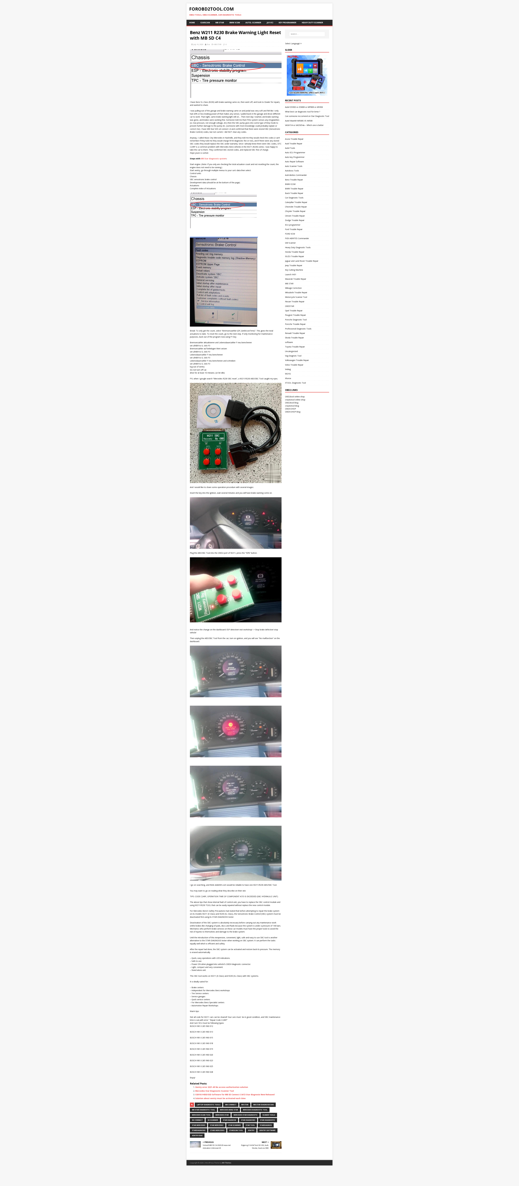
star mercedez (216, 1125)
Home (192, 22)
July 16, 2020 (198, 44)
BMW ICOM (234, 22)
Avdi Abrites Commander (296, 175)
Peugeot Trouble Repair (295, 315)
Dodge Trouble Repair (294, 220)
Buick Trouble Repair (294, 193)
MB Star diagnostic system (213, 158)
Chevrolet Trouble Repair (296, 206)
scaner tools (268, 1115)
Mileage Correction (293, 288)
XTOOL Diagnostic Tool (295, 382)
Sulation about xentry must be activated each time (220, 1098)
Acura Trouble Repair (294, 139)
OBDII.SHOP (290, 408)
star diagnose (229, 1120)
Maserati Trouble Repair (295, 279)
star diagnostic (267, 1120)
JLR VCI (270, 22)
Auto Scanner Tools (293, 166)
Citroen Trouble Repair (295, 215)
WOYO (288, 373)
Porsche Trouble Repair (295, 324)
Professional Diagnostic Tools (298, 328)
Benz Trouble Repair (294, 179)
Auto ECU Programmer (295, 152)
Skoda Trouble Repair (294, 337)
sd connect (197, 1120)
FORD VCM (290, 233)
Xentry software (267, 1130)
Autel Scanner (253, 22)
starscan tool (236, 1130)
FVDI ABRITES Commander (297, 238)
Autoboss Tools (292, 170)
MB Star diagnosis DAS (263, 1105)
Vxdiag (288, 369)
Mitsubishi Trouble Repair (296, 292)
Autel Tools (290, 148)
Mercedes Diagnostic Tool (255, 1110)
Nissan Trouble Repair (294, 301)
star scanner (234, 1125)
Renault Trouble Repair (295, 333)
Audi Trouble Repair (293, 143)
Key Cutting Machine (294, 270)
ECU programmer (292, 225)
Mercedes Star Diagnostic (246, 1115)
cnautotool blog (292, 405)
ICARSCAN (205, 22)
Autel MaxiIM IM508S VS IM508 (298, 120)
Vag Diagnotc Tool (293, 355)
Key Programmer (287, 22)
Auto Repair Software (294, 161)
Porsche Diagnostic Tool (296, 319)
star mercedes (198, 1125)
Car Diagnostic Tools (294, 197)
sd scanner (213, 1120)
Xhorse (288, 378)
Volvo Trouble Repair (294, 365)
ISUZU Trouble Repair (294, 256)
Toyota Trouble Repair (295, 346)
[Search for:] (307, 34)
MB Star (219, 22)
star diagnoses (248, 1120)
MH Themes (226, 1163)
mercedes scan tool (201, 1115)
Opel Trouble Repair (293, 310)
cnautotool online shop (295, 399)
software (289, 342)
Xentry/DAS (197, 1135)
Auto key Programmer (295, 157)
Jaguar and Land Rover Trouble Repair (301, 261)
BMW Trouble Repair (294, 188)
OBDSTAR (289, 306)
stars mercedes (217, 1130)
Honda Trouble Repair (294, 252)
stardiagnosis (198, 1130)
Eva (208, 44)
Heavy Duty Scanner (312, 22)
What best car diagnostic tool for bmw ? (302, 111)
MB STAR (217, 44)
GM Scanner (290, 243)
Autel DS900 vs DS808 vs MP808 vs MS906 (304, 107)
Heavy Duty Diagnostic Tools (298, 247)
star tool (250, 1125)
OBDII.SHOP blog (292, 411)
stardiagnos (266, 1125)
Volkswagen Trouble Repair (297, 360)
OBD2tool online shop (295, 396)
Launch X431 (290, 274)
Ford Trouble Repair (293, 229)
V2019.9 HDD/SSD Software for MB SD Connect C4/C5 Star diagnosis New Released (235, 1094)
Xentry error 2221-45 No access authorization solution (221, 1087)
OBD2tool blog (291, 402)
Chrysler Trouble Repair (295, 211)
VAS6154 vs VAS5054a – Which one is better (304, 125)
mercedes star (222, 1115)
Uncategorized (291, 351)
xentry (251, 1130)
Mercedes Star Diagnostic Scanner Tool (214, 1091)
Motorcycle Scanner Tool (296, 297)
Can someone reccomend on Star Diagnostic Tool (307, 116)
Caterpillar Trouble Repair (296, 202)
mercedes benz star (229, 1110)
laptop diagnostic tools (208, 1105)
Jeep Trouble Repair (293, 265)
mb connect (230, 1105)
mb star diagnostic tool (203, 1110)
